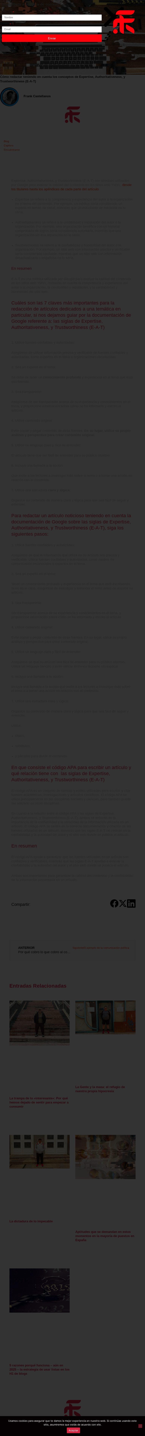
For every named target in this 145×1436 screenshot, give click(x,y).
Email (5, 24)
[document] (72, 718)
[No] (140, 1426)
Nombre (7, 12)
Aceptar (73, 1430)
